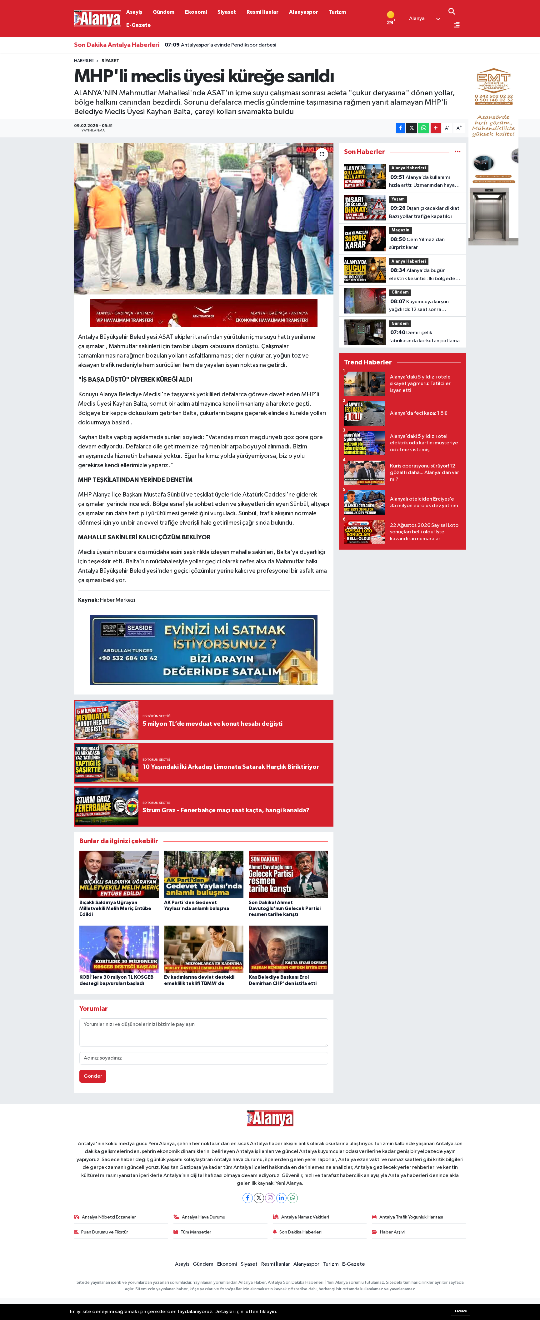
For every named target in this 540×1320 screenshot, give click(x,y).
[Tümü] (458, 152)
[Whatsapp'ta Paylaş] (423, 128)
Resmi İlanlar (262, 12)
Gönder (93, 1076)
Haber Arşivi (392, 1232)
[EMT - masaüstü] (493, 151)
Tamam (460, 1311)
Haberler (84, 61)
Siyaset (227, 12)
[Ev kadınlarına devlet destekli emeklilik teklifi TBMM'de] (203, 949)
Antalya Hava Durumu (203, 1217)
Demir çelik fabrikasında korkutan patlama (424, 337)
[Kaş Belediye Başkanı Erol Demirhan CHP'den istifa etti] (288, 949)
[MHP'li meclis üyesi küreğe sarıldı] (204, 219)
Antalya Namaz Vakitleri (305, 1217)
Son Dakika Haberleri (300, 1232)
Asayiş (134, 12)
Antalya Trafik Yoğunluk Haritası (411, 1217)
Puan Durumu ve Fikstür (104, 1232)
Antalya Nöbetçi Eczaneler (109, 1217)
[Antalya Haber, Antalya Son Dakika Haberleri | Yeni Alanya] (97, 18)
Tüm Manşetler (196, 1232)
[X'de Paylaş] (411, 128)
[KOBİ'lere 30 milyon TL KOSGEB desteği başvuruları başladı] (119, 949)
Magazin (400, 230)
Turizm (337, 12)
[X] (259, 1198)
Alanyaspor (303, 12)
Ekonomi (196, 12)
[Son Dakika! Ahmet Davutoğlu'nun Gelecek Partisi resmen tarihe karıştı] (288, 874)
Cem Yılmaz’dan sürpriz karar (417, 243)
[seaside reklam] (204, 650)
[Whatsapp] (293, 1198)
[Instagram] (270, 1198)
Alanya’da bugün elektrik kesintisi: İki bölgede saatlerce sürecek (422, 275)
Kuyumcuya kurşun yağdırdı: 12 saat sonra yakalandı (419, 306)
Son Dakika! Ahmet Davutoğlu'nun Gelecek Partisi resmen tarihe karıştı (285, 908)
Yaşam (398, 199)
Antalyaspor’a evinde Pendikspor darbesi (220, 45)
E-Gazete (138, 25)
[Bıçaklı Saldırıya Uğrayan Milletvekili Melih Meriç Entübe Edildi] (119, 874)
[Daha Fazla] (436, 128)
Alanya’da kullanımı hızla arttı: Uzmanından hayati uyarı (423, 182)
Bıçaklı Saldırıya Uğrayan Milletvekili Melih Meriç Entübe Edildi (115, 908)
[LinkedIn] (281, 1198)
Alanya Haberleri (409, 168)
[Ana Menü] (454, 25)
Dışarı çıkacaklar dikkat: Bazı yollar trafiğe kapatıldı (425, 212)
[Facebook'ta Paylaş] (400, 128)
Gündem (163, 12)
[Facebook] (247, 1198)
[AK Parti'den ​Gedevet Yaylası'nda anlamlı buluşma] (203, 874)
